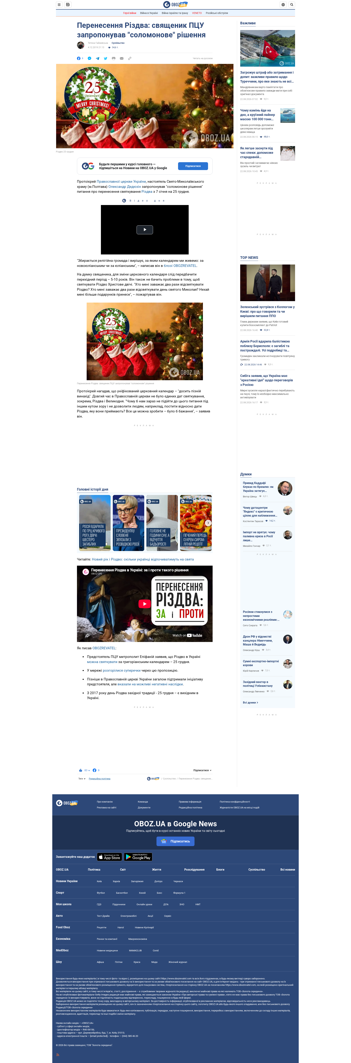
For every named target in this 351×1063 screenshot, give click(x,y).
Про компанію (105, 801)
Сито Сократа (250, 625)
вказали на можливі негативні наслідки (150, 684)
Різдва (146, 191)
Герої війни (129, 13)
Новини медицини (107, 950)
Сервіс (167, 916)
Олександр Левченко (254, 691)
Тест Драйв (103, 916)
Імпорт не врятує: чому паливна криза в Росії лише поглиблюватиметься (259, 536)
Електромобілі (129, 916)
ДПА (165, 904)
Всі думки (249, 702)
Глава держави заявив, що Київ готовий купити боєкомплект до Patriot (264, 323)
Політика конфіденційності (235, 801)
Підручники (118, 904)
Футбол (101, 892)
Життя (156, 869)
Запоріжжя (137, 881)
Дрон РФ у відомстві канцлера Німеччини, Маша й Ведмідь (258, 640)
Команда (143, 801)
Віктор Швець (250, 496)
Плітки (118, 962)
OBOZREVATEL (104, 648)
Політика (94, 869)
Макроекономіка (137, 939)
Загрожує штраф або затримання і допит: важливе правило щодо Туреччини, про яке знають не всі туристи (267, 77)
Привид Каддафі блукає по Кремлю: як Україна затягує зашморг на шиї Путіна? (258, 487)
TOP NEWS (249, 257)
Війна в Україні (149, 13)
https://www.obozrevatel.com (176, 978)
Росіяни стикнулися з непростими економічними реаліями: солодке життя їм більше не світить (260, 616)
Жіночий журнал (178, 962)
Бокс (159, 892)
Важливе (248, 23)
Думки (246, 474)
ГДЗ (99, 904)
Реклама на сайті (106, 807)
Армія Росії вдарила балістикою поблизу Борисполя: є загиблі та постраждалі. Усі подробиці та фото (265, 346)
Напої (121, 927)
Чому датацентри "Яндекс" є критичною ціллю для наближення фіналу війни (259, 512)
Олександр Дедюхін (124, 187)
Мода (154, 962)
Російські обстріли (217, 13)
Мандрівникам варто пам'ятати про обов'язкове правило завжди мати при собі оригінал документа (266, 91)
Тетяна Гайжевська (98, 43)
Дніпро (158, 881)
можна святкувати (102, 662)
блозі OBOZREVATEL (180, 266)
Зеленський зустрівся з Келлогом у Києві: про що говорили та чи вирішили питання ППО (267, 311)
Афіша (100, 962)
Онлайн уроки (144, 904)
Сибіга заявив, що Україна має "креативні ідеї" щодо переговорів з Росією (266, 380)
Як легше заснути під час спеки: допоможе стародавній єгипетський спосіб (256, 152)
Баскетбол (122, 892)
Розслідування (194, 869)
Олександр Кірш (251, 650)
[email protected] (98, 1036)
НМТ (198, 904)
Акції (150, 916)
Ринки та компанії (107, 939)
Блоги (220, 869)
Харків (116, 881)
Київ (99, 881)
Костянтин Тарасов (253, 521)
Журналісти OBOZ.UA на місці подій (239, 807)
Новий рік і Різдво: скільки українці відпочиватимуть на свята (143, 559)
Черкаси (178, 881)
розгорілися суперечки (122, 670)
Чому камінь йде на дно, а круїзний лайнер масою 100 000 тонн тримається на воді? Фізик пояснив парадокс (257, 115)
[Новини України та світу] (153, 779)
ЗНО (182, 904)
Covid (155, 950)
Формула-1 (179, 892)
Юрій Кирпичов (251, 671)
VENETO (197, 13)
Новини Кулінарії (144, 927)
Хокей (142, 892)
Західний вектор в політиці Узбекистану (258, 684)
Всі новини (287, 869)
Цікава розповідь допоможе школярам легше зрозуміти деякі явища (257, 128)
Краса (137, 962)
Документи (144, 807)
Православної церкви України (121, 181)
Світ (123, 869)
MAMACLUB (135, 950)
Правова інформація (190, 801)
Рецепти (101, 927)
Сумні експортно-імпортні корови (261, 663)
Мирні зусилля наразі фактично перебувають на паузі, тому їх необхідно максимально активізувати (267, 394)
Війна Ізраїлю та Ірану (175, 13)
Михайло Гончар (251, 546)
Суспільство (118, 43)
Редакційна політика (99, 778)
